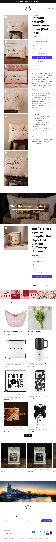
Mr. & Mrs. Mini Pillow (9, 363)
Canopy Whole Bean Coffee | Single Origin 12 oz (12, 469)
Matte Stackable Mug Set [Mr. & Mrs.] (37, 363)
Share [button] (34, 148)
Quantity (33, 45)
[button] (3, 7)
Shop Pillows (19, 211)
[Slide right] (31, 477)
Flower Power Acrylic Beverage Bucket (13, 331)
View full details (47, 285)
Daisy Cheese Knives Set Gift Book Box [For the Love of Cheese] (15, 395)
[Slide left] (24, 477)
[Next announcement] (53, 1)
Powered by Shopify (16, 538)
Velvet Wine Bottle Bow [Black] (35, 427)
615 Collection (9, 538)
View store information (38, 69)
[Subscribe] (28, 520)
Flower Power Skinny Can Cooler (36, 395)
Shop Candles (36, 211)
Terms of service (38, 538)
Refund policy (23, 538)
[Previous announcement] (2, 1)
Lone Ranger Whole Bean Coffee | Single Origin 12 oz (39, 469)
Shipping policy (45, 538)
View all (28, 435)
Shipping (33, 38)
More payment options (42, 61)
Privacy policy (30, 538)
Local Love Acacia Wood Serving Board (13, 427)
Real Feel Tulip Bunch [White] (35, 331)
